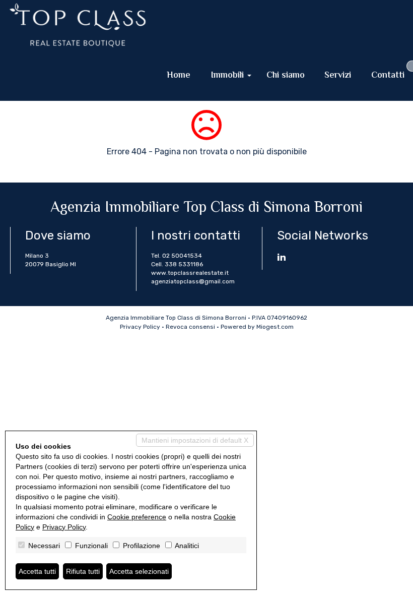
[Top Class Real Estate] (77, 25)
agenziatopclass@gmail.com (193, 281)
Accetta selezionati (139, 571)
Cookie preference (136, 517)
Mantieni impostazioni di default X (195, 440)
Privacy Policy (140, 326)
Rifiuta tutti (83, 571)
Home (178, 76)
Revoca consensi (190, 326)
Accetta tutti (37, 571)
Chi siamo (285, 76)
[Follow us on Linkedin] (281, 258)
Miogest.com (275, 326)
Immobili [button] (228, 76)
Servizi (337, 76)
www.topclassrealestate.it (190, 272)
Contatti (387, 76)
